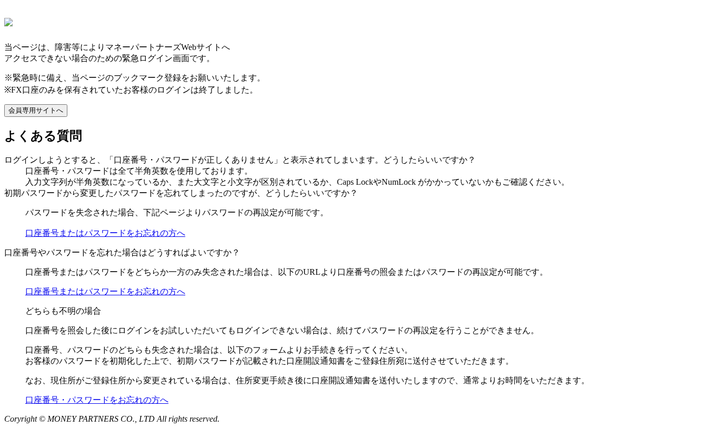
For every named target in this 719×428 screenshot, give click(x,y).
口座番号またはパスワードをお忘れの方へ (105, 232)
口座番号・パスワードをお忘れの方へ (96, 399)
